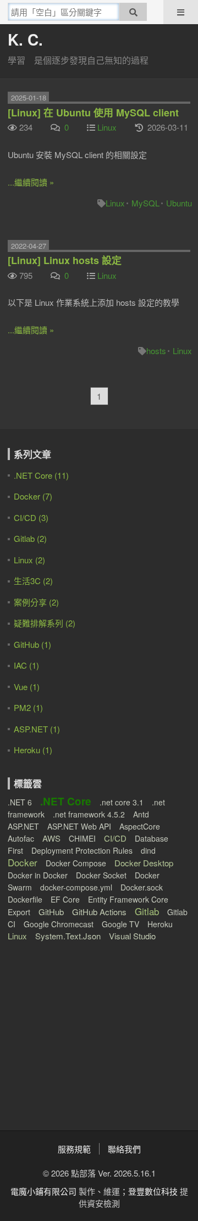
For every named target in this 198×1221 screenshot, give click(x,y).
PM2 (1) (28, 707)
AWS (51, 838)
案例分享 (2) (36, 602)
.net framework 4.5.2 (89, 814)
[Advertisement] (76, 1028)
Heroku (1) (33, 749)
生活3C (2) (33, 580)
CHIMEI (82, 838)
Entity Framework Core (128, 899)
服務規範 (74, 1149)
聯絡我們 (124, 1149)
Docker (22, 862)
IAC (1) (26, 665)
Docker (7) (33, 496)
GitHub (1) (32, 644)
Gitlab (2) (30, 538)
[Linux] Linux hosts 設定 (65, 260)
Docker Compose (76, 863)
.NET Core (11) (41, 475)
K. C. (25, 39)
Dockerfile (25, 899)
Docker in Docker (38, 875)
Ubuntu (179, 203)
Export (19, 911)
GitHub (51, 911)
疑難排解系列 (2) (44, 623)
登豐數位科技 (153, 1191)
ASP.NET (23, 826)
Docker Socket (101, 875)
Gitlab (147, 911)
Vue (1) (27, 686)
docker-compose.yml (76, 887)
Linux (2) (29, 559)
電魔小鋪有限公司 (43, 1191)
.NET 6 (20, 802)
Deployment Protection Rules (82, 850)
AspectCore (139, 826)
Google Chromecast (59, 923)
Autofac (21, 838)
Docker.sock (141, 887)
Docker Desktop (143, 863)
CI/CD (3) (31, 517)
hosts (156, 350)
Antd (141, 814)
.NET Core (65, 801)
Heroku (160, 923)
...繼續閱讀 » (31, 182)
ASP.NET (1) (37, 729)
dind (148, 850)
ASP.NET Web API (79, 826)
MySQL (145, 203)
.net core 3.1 (122, 802)
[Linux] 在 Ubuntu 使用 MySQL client (93, 112)
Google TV (120, 923)
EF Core (65, 899)
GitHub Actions (99, 911)
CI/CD (115, 838)
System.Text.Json (68, 936)
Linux (107, 127)
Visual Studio (132, 936)
